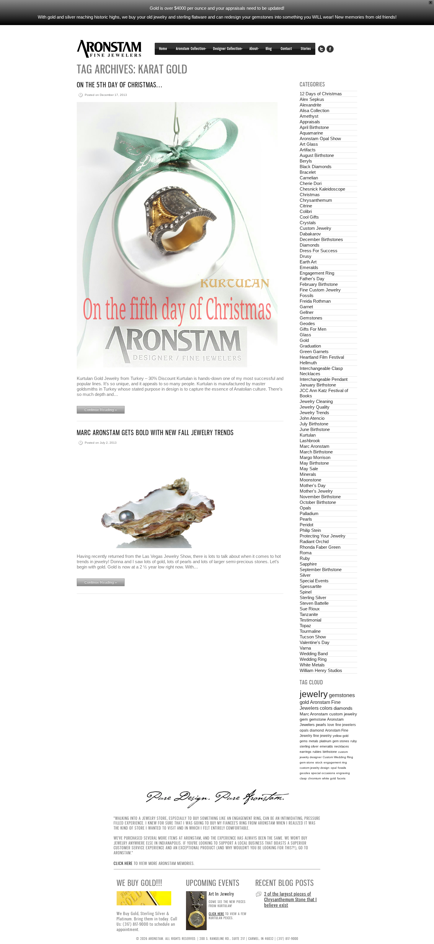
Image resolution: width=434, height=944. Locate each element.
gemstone (317, 719)
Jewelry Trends (314, 412)
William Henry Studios (321, 670)
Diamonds (309, 245)
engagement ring (335, 762)
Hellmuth (308, 362)
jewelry (314, 694)
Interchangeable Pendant (323, 379)
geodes (305, 773)
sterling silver (309, 746)
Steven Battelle (314, 603)
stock (318, 762)
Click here (123, 863)
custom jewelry (343, 714)
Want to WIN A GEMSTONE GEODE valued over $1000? (288, 896)
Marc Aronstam (314, 446)
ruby (353, 741)
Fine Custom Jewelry (320, 289)
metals (313, 741)
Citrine (306, 205)
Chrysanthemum (316, 200)
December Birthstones (321, 239)
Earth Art (308, 261)
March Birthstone (316, 451)
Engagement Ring (317, 273)
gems (304, 741)
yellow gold (340, 736)
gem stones (340, 741)
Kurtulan (308, 434)
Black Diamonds (316, 166)
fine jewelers (345, 725)
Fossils (307, 295)
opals (304, 730)
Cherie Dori (311, 183)
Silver (305, 575)
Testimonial (310, 619)
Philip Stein (310, 530)
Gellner (307, 312)
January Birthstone (318, 384)
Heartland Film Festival (322, 357)
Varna (305, 647)
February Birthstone (319, 284)
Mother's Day (313, 485)
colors (326, 708)
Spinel (305, 591)
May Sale (309, 468)
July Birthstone (314, 423)
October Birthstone (318, 502)
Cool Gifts (309, 216)
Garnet (306, 306)
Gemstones (311, 317)
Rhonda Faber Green (320, 547)
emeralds (326, 746)
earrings (305, 751)
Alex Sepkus (312, 99)
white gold (329, 778)
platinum (325, 741)
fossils (342, 767)
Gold (304, 340)
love (330, 725)
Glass (305, 334)
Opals (305, 507)
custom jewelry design (314, 767)
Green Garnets (314, 351)
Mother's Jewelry (316, 491)
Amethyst (309, 116)
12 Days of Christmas (321, 93)
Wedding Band (314, 653)
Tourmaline (310, 631)
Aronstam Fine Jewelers (109, 49)
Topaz (305, 625)
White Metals (312, 664)
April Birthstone (314, 127)
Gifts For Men (313, 329)
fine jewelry (322, 736)
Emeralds (309, 267)
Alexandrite (310, 104)
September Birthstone (321, 569)
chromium (314, 778)
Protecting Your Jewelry (322, 535)
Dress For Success (318, 250)
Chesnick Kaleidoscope (322, 188)
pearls (321, 725)
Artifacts (308, 149)
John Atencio (312, 418)
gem (304, 719)
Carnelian (309, 177)
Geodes (307, 323)
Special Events (314, 580)
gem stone (307, 762)
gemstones (342, 695)
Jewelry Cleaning (316, 401)
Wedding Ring (313, 659)
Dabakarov (310, 233)
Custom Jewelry (315, 228)
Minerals (308, 474)
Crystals (308, 222)
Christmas (310, 194)
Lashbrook (310, 440)
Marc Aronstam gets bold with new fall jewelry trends (155, 432)
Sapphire (308, 563)
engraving (343, 773)
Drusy (305, 256)
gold (304, 702)
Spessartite (311, 586)
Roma (305, 552)
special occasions (323, 773)
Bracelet (308, 172)
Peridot (306, 524)
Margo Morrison (315, 457)
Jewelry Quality (314, 406)
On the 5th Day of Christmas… (119, 85)
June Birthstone (315, 429)
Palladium (309, 513)
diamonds (343, 708)
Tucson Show (313, 636)
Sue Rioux (310, 608)
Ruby (305, 558)
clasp (303, 778)
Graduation (310, 345)
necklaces (341, 746)
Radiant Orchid (314, 541)
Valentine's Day (314, 642)
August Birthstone (317, 155)
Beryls (306, 160)
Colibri (306, 211)
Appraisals (310, 121)
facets (341, 778)
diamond (317, 730)
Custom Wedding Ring (338, 757)
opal (334, 767)
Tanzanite (309, 614)
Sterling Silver (313, 597)
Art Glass (309, 144)
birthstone (330, 751)
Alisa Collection (314, 110)
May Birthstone (314, 463)
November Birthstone (320, 496)
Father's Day (312, 278)
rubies (317, 751)
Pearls (306, 519)
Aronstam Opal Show (320, 138)
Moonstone (310, 479)
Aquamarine (311, 132)
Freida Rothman (315, 301)
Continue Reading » (100, 410)
